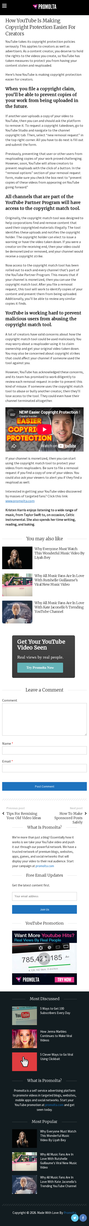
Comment (9, 700)
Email (7, 761)
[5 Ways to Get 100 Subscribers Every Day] (24, 1015)
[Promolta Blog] (44, 6)
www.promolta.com (20, 501)
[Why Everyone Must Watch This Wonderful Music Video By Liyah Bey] (24, 1138)
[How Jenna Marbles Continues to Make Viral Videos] (24, 1038)
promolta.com (45, 866)
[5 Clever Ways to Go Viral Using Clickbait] (24, 1061)
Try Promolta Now (40, 667)
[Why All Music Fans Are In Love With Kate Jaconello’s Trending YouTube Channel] (24, 1184)
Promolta (70, 1213)
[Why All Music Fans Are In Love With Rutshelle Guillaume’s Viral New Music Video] (24, 1161)
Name (7, 743)
